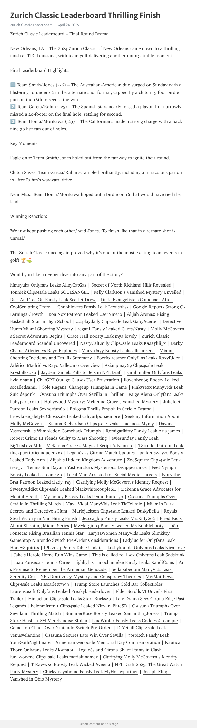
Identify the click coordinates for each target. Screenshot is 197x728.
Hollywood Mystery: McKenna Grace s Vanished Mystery (101, 402)
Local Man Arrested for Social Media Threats (112, 474)
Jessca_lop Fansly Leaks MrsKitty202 (118, 518)
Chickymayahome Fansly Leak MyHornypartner (90, 671)
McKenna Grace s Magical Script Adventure (89, 445)
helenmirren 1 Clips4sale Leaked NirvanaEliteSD (79, 606)
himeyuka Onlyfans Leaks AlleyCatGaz (48, 285)
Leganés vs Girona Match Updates (101, 453)
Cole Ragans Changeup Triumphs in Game (84, 387)
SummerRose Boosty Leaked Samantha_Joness (112, 613)
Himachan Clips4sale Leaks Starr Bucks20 (69, 599)
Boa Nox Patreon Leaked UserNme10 (85, 314)
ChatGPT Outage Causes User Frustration (78, 380)
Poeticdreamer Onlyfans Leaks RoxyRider (138, 358)
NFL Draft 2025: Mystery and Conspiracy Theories (91, 576)
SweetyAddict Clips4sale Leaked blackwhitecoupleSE (63, 489)
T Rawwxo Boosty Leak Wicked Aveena (70, 664)
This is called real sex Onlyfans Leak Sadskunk (138, 555)
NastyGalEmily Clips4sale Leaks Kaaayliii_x (123, 343)
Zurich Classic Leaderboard (31, 25)
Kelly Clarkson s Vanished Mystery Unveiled (137, 292)
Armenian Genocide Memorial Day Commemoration (107, 642)
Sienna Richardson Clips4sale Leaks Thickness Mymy (101, 423)
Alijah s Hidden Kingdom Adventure (86, 460)
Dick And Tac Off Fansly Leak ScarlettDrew (53, 299)
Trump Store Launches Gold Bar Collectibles (118, 584)
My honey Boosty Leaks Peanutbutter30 (83, 496)
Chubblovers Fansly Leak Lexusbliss (92, 307)
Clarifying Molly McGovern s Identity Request (122, 482)
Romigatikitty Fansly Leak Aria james (143, 431)
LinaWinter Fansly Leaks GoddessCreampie (135, 620)
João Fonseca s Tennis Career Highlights (54, 562)
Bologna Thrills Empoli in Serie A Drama (110, 409)
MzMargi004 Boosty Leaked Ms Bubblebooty (119, 525)
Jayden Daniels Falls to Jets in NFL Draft (81, 372)
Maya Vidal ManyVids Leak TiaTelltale (104, 504)
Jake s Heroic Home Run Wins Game (50, 555)
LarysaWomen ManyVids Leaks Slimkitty (129, 533)
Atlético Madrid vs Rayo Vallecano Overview (55, 365)
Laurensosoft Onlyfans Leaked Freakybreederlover (60, 591)
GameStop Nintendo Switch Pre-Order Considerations (64, 540)
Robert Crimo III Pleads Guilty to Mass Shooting (58, 438)
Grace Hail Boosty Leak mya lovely (102, 336)
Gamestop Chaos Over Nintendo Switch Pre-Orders (61, 628)
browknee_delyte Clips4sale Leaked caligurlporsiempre (65, 416)
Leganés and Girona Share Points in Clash (120, 650)
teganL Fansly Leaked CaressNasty (112, 329)
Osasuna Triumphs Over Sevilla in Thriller (82, 394)
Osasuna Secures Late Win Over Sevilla (84, 635)
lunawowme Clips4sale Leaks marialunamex (54, 657)
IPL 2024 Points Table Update (73, 547)
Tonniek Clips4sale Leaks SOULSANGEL (49, 292)
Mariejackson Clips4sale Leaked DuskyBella (115, 511)
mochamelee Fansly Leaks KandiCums (136, 562)
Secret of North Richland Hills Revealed (131, 285)
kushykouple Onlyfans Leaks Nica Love (146, 547)
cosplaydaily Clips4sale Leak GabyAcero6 (117, 321)
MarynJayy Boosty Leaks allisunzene (118, 350)
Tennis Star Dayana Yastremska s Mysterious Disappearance (87, 467)
